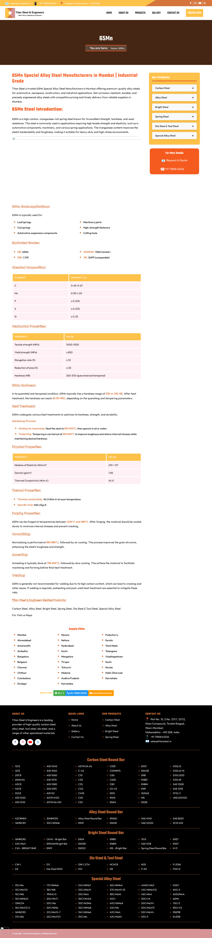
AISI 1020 (20, 797)
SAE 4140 (146, 818)
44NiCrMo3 (148, 885)
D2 (16, 868)
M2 (111, 868)
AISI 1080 (52, 784)
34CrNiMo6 (85, 912)
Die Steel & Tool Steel (85, 608)
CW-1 (18, 864)
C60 (112, 775)
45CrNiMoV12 (149, 889)
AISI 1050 (52, 770)
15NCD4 (20, 903)
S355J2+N (178, 770)
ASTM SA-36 (85, 766)
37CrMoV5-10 (117, 889)
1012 (17, 766)
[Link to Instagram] (195, 3)
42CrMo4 (20, 843)
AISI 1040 (52, 766)
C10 (80, 775)
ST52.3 (177, 793)
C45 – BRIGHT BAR (25, 848)
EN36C (113, 818)
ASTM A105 (53, 797)
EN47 (176, 843)
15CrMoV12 (21, 889)
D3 (48, 864)
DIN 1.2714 (84, 864)
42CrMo (114, 907)
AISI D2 (51, 793)
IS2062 (145, 793)
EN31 (144, 766)
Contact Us (77, 736)
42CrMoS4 (116, 916)
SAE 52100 (147, 822)
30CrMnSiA (85, 898)
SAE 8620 (178, 818)
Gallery (75, 731)
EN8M (144, 784)
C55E (113, 766)
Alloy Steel (35, 608)
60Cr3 (177, 889)
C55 (80, 802)
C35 (80, 784)
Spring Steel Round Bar (154, 848)
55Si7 (176, 885)
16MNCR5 (20, 822)
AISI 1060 (52, 775)
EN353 (82, 848)
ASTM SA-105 (54, 802)
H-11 (175, 848)
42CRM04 (21, 818)
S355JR (177, 779)
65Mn (106, 39)
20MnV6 (20, 779)
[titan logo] (24, 13)
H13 (80, 868)
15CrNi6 (19, 894)
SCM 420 (178, 822)
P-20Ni (177, 864)
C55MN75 (115, 770)
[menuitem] (18, 3)
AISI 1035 (20, 802)
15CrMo (19, 885)
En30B (176, 916)
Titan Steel (18, 88)
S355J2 (177, 766)
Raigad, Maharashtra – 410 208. (82, 3)
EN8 (143, 775)
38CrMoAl (115, 894)
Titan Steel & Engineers (32, 933)
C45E (81, 793)
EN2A (113, 802)
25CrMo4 (83, 894)
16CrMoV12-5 (22, 907)
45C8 (18, 788)
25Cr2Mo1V (85, 889)
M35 (143, 864)
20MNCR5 (52, 818)
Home (74, 719)
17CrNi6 (19, 916)
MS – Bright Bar (118, 848)
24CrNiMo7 (84, 885)
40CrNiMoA (117, 903)
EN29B (176, 912)
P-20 (144, 868)
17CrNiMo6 (53, 885)
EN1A (112, 797)
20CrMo (51, 903)
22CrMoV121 (54, 916)
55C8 (18, 793)
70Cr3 (176, 903)
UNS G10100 (180, 797)
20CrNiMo (53, 907)
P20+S (176, 868)
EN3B (144, 802)
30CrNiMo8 (53, 822)
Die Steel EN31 (55, 868)
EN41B (113, 822)
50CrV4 (146, 898)
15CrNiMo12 (22, 898)
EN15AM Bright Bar (57, 843)
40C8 (18, 784)
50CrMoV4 (147, 903)
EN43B (145, 770)
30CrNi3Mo (85, 903)
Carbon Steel (19, 608)
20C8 (18, 775)
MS (143, 797)
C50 (80, 797)
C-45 (81, 770)
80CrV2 (177, 907)
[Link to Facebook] (190, 3)
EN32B (82, 843)
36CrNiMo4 (116, 885)
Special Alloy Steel (110, 608)
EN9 (143, 788)
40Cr (113, 898)
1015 (17, 770)
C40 (80, 788)
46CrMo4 (146, 894)
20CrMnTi (53, 898)
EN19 (81, 822)
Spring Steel (65, 608)
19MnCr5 (52, 894)
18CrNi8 (51, 889)
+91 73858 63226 (47, 3)
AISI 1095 (52, 788)
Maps (29, 615)
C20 (80, 779)
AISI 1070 (52, 779)
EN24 (81, 839)
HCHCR (114, 864)
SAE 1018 (178, 788)
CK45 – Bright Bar (57, 839)
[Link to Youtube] (200, 3)
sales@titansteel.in (20, 3)
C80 (112, 784)
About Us (76, 725)
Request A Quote (177, 160)
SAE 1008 (178, 784)
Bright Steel (49, 608)
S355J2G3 (178, 775)
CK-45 (113, 788)
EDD (112, 793)
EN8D (144, 779)
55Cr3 (145, 916)
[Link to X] (204, 3)
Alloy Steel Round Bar (90, 818)
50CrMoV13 (148, 907)
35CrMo (82, 916)
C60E (113, 779)
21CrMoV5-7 (53, 912)
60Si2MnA (179, 894)
